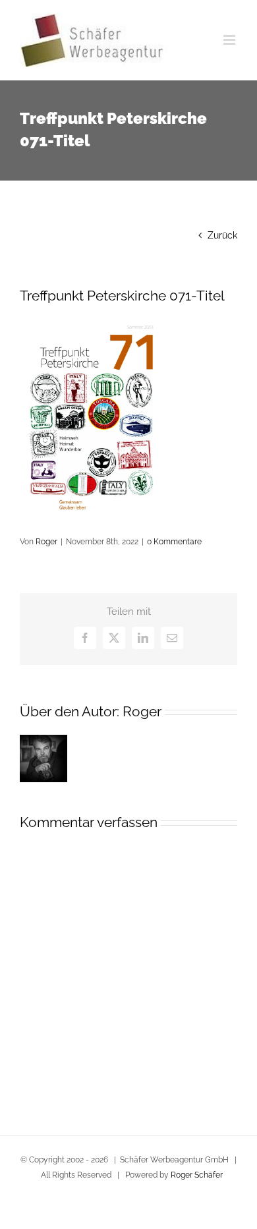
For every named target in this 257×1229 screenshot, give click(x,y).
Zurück (222, 235)
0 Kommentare (174, 541)
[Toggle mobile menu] (230, 40)
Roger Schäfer (197, 1175)
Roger (46, 541)
